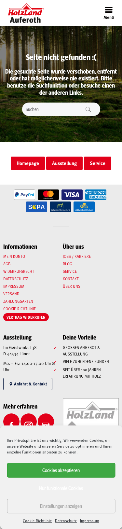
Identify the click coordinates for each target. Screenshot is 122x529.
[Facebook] (11, 421)
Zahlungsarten (18, 301)
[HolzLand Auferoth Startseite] (23, 13)
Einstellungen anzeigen (61, 505)
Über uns (71, 286)
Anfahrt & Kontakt (30, 384)
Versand (11, 293)
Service (70, 271)
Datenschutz (66, 520)
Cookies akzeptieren (61, 469)
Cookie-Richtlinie (37, 520)
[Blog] (46, 421)
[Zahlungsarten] (24, 194)
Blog (67, 263)
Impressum (89, 520)
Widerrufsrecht (18, 271)
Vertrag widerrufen (26, 317)
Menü (108, 17)
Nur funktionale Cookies (61, 487)
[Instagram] (28, 421)
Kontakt (71, 278)
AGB (6, 263)
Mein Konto (14, 256)
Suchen (88, 109)
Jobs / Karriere (77, 256)
